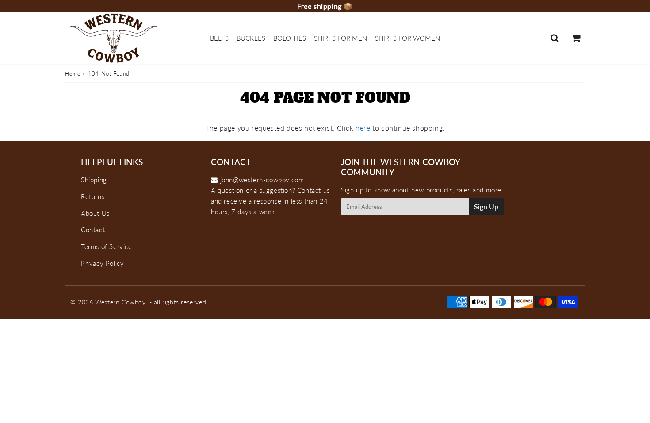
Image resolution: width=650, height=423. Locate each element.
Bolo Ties (289, 38)
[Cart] (575, 38)
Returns (92, 196)
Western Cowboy (120, 302)
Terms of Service (106, 246)
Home (72, 73)
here (363, 127)
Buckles (251, 38)
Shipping (94, 180)
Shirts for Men (340, 38)
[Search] (555, 38)
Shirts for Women (407, 38)
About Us (95, 213)
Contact (93, 230)
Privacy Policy (102, 263)
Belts (219, 38)
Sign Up (486, 206)
